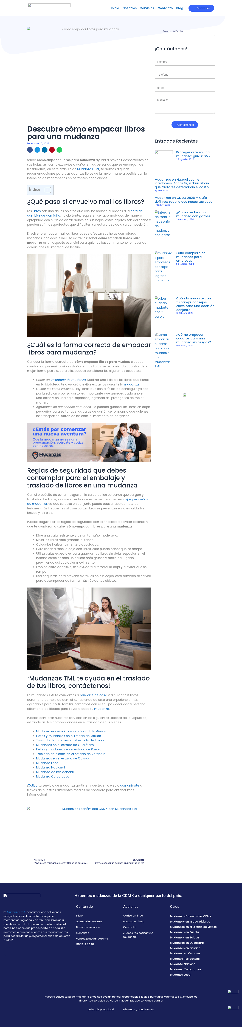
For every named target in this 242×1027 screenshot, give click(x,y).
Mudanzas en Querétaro (187, 943)
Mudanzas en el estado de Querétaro (65, 745)
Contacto (165, 8)
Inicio (115, 8)
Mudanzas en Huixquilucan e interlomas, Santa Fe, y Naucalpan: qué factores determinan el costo (182, 183)
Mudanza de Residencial (55, 772)
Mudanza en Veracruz (185, 953)
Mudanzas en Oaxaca (185, 948)
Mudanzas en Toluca (184, 937)
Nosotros (130, 8)
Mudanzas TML (88, 169)
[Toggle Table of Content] (46, 190)
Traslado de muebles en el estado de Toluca (70, 740)
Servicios (147, 8)
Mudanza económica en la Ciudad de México (71, 731)
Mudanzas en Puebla (184, 932)
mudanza (131, 384)
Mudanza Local (47, 763)
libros (37, 211)
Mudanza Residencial (185, 959)
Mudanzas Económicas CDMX (190, 916)
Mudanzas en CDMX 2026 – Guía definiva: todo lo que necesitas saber (184, 199)
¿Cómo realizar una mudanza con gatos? (193, 214)
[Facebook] (8, 951)
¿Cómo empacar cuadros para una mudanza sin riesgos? (193, 338)
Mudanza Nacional (50, 767)
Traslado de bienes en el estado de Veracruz (70, 754)
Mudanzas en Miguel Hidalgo (190, 921)
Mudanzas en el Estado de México (193, 927)
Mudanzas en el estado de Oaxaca (63, 758)
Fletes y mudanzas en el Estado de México (68, 736)
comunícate (129, 785)
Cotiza (33, 785)
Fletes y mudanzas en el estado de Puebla (69, 749)
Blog (179, 8)
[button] (30, 150)
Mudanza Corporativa (52, 776)
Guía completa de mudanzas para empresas (191, 257)
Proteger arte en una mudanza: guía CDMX (193, 154)
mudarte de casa (93, 695)
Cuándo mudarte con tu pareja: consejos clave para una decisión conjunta (195, 304)
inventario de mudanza (68, 380)
